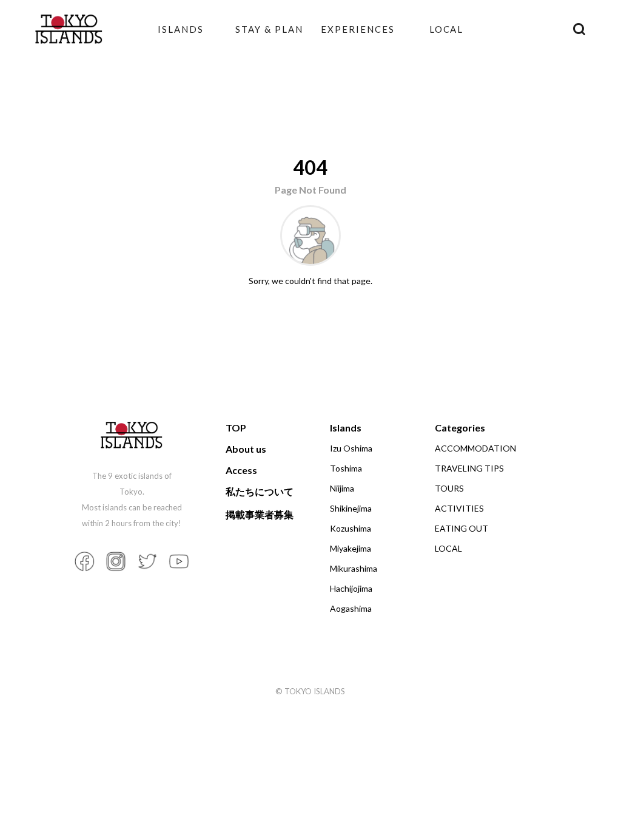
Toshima (346, 468)
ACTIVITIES (459, 508)
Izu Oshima (351, 448)
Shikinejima (351, 508)
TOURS (449, 488)
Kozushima (350, 528)
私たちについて (260, 491)
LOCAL (446, 29)
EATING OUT (461, 528)
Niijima (342, 488)
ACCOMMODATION (475, 448)
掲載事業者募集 (260, 514)
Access (241, 470)
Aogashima (351, 608)
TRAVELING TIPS (469, 468)
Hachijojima (351, 588)
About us (246, 449)
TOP (236, 427)
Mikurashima (353, 568)
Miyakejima (350, 548)
